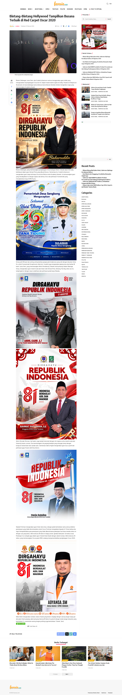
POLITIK (84, 260)
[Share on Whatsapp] (12, 94)
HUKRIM (84, 227)
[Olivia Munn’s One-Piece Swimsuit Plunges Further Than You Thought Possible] (74, 653)
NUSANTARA (85, 243)
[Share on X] (63, 26)
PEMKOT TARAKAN (87, 255)
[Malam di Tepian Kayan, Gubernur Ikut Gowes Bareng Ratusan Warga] (86, 107)
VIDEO (83, 274)
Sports (83, 264)
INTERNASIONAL (86, 232)
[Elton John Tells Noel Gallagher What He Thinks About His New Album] (22, 653)
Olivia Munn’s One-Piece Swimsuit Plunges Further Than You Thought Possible (72, 665)
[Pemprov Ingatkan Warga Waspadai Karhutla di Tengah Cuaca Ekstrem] (86, 115)
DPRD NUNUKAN (86, 208)
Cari (110, 159)
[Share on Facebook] (61, 26)
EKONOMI (84, 213)
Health (83, 225)
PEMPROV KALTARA (103, 91)
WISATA (84, 276)
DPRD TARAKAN (86, 211)
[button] (107, 3)
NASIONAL (84, 239)
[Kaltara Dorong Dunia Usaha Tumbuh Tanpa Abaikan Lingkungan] (86, 90)
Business (84, 199)
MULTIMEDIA (85, 236)
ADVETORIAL (94, 91)
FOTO (83, 220)
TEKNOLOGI (85, 267)
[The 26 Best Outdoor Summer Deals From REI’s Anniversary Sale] (100, 653)
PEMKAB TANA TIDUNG (88, 253)
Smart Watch (85, 262)
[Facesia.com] (61, 3)
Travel (83, 271)
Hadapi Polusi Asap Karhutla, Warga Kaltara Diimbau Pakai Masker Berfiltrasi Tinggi (101, 97)
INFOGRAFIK (85, 229)
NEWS (83, 241)
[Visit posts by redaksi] (12, 26)
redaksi (17, 26)
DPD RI (83, 201)
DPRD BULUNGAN (86, 204)
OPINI (83, 246)
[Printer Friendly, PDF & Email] (20, 623)
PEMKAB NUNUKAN (87, 250)
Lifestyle (84, 234)
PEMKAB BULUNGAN (87, 248)
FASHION (84, 218)
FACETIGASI (85, 215)
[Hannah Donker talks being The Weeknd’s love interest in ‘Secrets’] (48, 653)
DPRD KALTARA (86, 206)
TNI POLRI (84, 269)
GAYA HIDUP (85, 222)
